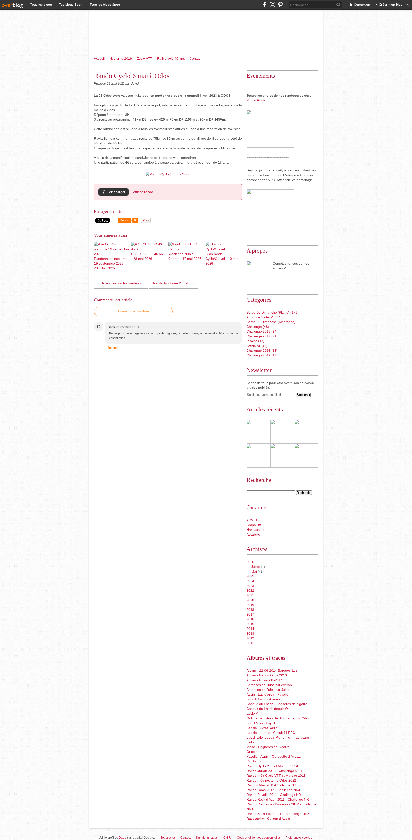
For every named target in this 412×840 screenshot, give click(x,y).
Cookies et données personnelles (259, 837)
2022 (250, 590)
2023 (250, 586)
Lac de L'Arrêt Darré (262, 728)
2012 (250, 638)
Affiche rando (143, 192)
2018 (250, 609)
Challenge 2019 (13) (262, 355)
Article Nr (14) (257, 346)
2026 (250, 562)
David (122, 837)
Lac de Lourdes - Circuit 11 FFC (271, 732)
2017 (250, 614)
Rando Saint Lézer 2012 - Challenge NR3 (278, 814)
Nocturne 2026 (120, 58)
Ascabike (253, 534)
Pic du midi (255, 761)
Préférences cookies (299, 837)
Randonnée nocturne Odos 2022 (271, 780)
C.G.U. (227, 837)
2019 (250, 605)
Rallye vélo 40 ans (171, 58)
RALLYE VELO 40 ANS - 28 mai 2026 (148, 256)
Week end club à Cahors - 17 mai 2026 (184, 256)
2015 (250, 624)
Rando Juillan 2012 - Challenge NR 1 (275, 771)
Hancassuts (255, 530)
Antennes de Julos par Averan (269, 685)
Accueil (99, 58)
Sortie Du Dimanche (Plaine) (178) (273, 312)
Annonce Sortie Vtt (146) (265, 317)
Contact (195, 58)
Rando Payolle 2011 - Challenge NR (274, 795)
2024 (250, 581)
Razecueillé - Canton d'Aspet (268, 818)
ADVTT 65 (254, 520)
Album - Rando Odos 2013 (267, 675)
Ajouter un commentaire (133, 311)
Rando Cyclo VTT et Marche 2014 (272, 766)
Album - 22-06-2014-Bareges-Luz (272, 670)
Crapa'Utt (254, 525)
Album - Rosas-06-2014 (265, 680)
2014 (250, 629)
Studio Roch (256, 100)
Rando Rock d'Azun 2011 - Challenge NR (278, 799)
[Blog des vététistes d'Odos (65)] (258, 273)
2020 (250, 600)
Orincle (252, 752)
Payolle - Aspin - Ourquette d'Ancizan (275, 756)
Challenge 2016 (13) (262, 350)
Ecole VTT (144, 58)
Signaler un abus (207, 837)
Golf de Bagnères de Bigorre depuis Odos (278, 718)
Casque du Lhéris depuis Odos (270, 709)
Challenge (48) (258, 327)
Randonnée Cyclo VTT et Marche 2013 (276, 775)
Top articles (168, 837)
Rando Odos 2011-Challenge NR (271, 785)
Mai (254, 571)
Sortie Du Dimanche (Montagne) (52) (275, 322)
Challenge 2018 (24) (262, 331)
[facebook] (265, 4)
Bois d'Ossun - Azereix (263, 699)
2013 (250, 633)
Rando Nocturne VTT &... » (173, 283)
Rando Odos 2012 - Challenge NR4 (273, 790)
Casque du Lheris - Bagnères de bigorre (277, 704)
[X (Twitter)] (272, 4)
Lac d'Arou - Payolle (262, 723)
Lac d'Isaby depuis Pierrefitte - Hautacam (278, 737)
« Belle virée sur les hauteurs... (121, 283)
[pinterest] (280, 4)
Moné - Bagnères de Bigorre (268, 747)
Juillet (255, 567)
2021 (250, 595)
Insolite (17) (255, 341)
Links (250, 742)
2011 (250, 643)
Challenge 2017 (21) (262, 336)
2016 (250, 619)
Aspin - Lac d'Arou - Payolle (267, 694)
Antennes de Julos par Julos (268, 689)
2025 (250, 576)
